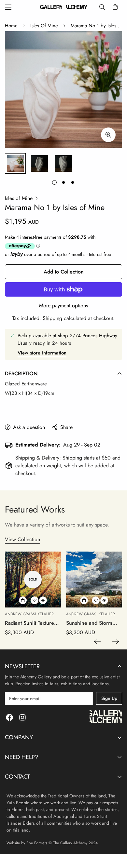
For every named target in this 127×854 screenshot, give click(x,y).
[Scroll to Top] (115, 819)
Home (11, 25)
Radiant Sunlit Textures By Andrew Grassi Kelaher (30, 623)
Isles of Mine (19, 198)
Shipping (52, 318)
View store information (42, 352)
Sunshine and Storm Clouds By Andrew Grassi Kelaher (89, 623)
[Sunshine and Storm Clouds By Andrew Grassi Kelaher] (94, 579)
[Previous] (97, 641)
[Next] (115, 641)
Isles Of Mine (44, 25)
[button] (115, 7)
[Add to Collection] (23, 600)
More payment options (63, 305)
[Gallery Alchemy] (63, 7)
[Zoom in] (108, 134)
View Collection (22, 539)
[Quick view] (43, 600)
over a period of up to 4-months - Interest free (60, 254)
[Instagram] (22, 717)
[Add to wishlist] (34, 600)
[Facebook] (9, 717)
